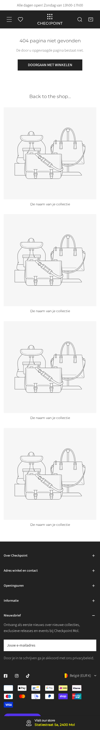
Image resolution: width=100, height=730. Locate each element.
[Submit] (90, 645)
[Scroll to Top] (91, 702)
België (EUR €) (80, 675)
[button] (90, 19)
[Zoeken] (79, 19)
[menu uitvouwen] (9, 19)
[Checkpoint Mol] (50, 19)
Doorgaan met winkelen (50, 65)
